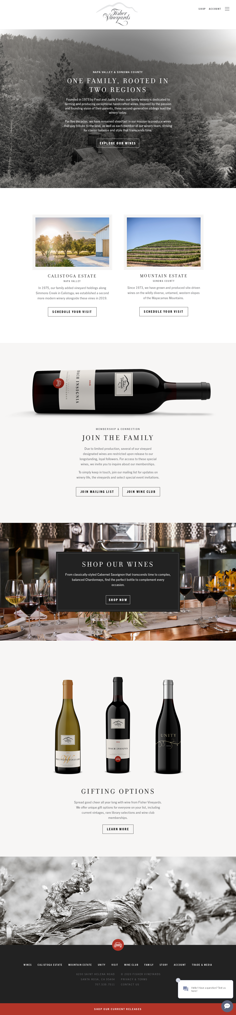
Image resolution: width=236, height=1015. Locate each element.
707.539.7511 (105, 984)
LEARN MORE (118, 829)
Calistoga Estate (72, 275)
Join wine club (141, 491)
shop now (118, 600)
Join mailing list (97, 491)
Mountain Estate (164, 275)
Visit (115, 964)
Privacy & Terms (134, 979)
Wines (28, 964)
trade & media (202, 964)
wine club (131, 964)
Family (149, 964)
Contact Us (130, 984)
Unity (102, 964)
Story (164, 964)
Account (215, 8)
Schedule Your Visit (72, 311)
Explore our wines (118, 143)
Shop (202, 8)
